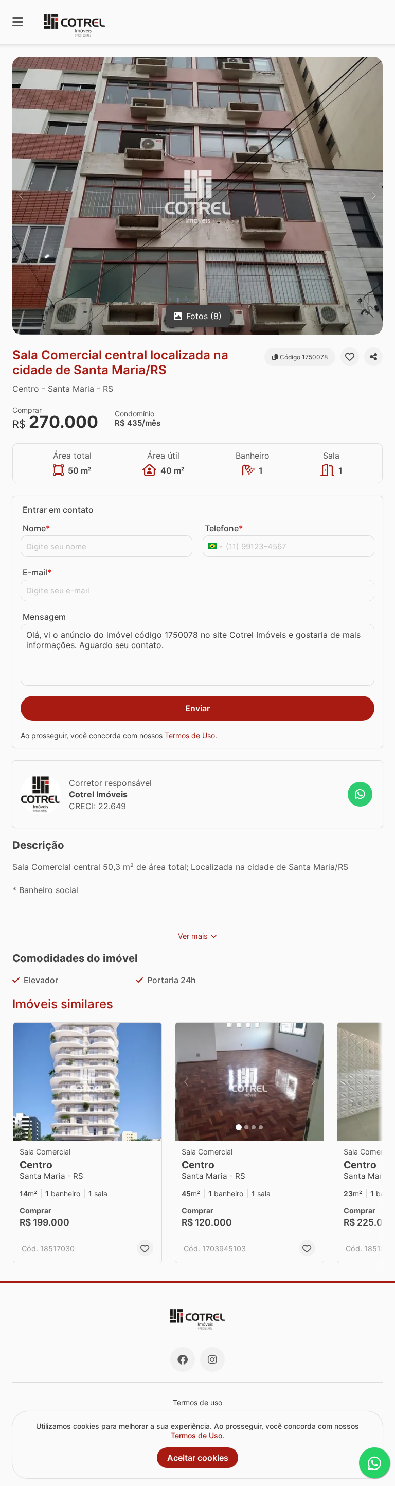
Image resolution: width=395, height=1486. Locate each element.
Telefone (224, 528)
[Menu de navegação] (17, 22)
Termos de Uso (190, 735)
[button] (197, 196)
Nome (36, 528)
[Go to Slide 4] (261, 1127)
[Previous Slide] (21, 196)
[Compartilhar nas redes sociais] (373, 356)
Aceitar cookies (197, 1458)
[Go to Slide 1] (239, 1127)
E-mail (37, 572)
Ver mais (193, 936)
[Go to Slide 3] (254, 1127)
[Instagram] (212, 1359)
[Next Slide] (374, 196)
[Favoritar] (349, 356)
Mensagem (44, 616)
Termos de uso (197, 1402)
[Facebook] (182, 1359)
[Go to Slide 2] (246, 1127)
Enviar (197, 708)
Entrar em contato (58, 509)
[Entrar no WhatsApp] (360, 794)
